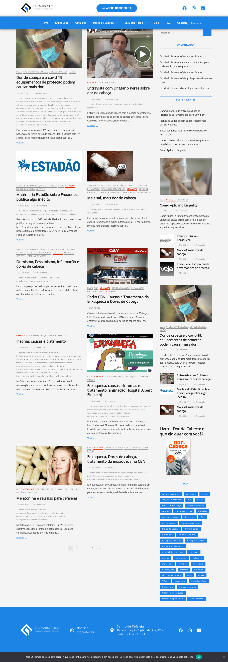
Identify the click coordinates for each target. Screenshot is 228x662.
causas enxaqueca (98, 406)
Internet (116, 192)
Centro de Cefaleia (130, 626)
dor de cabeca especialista (30, 210)
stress (201, 575)
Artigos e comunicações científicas (36, 185)
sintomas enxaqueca (171, 575)
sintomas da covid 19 (39, 118)
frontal (56, 359)
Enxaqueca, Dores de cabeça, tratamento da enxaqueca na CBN (116, 459)
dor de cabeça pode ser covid (33, 111)
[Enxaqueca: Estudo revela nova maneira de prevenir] (167, 269)
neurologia (198, 563)
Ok (198, 657)
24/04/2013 (183, 273)
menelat (38, 369)
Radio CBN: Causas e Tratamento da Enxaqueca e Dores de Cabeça (118, 299)
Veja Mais (26, 142)
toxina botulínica (198, 581)
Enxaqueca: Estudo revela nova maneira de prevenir (193, 266)
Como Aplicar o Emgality (173, 150)
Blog (156, 22)
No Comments (40, 93)
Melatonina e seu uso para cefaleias (46, 498)
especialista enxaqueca (124, 209)
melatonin (197, 558)
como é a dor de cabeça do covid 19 (35, 98)
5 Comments (39, 504)
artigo (204, 494)
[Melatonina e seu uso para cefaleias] (49, 465)
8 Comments (39, 347)
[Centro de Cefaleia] (112, 630)
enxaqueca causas (187, 534)
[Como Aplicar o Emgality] (186, 176)
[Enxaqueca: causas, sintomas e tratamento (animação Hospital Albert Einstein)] (120, 353)
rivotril (33, 376)
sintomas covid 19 (54, 115)
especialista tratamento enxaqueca (42, 214)
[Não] (223, 657)
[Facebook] (184, 8)
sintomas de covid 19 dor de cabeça (43, 121)
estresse (194, 552)
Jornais (40, 189)
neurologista (115, 413)
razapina (81, 369)
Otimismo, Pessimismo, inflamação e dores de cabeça (47, 264)
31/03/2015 (94, 204)
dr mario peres (191, 528)
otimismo (28, 281)
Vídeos (91, 380)
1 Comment (109, 467)
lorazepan (41, 366)
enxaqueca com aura (103, 409)
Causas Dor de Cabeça (35, 71)
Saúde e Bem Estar (57, 335)
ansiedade (191, 494)
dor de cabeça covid (37, 108)
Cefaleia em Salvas (191, 56)
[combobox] (205, 23)
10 (92, 548)
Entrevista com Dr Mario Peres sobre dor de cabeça (118, 90)
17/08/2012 (94, 401)
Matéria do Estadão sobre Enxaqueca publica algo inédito (47, 197)
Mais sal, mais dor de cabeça (111, 197)
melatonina (29, 369)
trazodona (41, 376)
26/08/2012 (23, 347)
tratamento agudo (187, 587)
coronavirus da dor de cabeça (48, 101)
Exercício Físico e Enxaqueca (187, 238)
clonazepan (52, 356)
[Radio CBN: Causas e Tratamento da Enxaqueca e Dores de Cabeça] (120, 266)
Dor (202, 517)
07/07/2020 (23, 93)
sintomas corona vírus (35, 115)
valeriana (60, 376)
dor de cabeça (50, 105)
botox (92, 472)
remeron (25, 376)
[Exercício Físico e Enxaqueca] (167, 239)
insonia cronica (74, 359)
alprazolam (36, 352)
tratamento (103, 416)
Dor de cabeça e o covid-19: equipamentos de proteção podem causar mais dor (45, 82)
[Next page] (99, 548)
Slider (72, 71)
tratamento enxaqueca (119, 416)
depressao (189, 517)
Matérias (127, 192)
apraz (31, 356)
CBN (96, 288)
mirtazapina (59, 369)
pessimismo (44, 281)
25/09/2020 (166, 210)
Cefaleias (80, 22)
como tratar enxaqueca (119, 104)
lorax (33, 366)
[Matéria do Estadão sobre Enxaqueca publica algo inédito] (49, 166)
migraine (183, 563)
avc (189, 499)
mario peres (103, 413)
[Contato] (72, 630)
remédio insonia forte (33, 372)
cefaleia (22, 277)
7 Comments (110, 401)
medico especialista (67, 214)
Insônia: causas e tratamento (41, 341)
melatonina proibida (34, 516)
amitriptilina (47, 352)
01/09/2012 (94, 308)
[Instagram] (193, 8)
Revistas (41, 256)
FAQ (168, 22)
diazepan (62, 356)
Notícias (138, 192)
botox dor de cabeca (99, 104)
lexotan (27, 366)
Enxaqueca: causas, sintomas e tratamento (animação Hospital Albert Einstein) (119, 390)
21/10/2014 (23, 272)
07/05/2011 (94, 467)
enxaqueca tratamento (123, 409)
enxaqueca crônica (195, 540)
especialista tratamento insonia (38, 359)
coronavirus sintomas (33, 105)
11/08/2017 (94, 99)
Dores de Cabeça (103, 22)
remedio (184, 569)
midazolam (48, 369)
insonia (63, 359)
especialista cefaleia (52, 210)
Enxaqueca (62, 22)
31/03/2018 (183, 245)
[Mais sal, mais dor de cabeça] (120, 166)
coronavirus (29, 101)
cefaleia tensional (170, 517)
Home (45, 22)
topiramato (180, 581)
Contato (182, 22)
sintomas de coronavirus (61, 118)
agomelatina (24, 352)
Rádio (112, 291)
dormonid (72, 356)
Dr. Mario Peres (134, 22)
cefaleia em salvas (112, 472)
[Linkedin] (203, 8)
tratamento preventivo (37, 519)
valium (68, 376)
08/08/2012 (23, 504)
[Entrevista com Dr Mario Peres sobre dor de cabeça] (120, 53)
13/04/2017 (23, 205)
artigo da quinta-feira (172, 499)
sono (189, 575)
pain (36, 281)
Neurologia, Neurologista (195, 87)
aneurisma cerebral (171, 494)
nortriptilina (71, 369)
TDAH (165, 581)
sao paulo (198, 569)
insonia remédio (29, 362)
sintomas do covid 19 (37, 124)
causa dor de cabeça (171, 505)
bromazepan (40, 356)
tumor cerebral (196, 598)
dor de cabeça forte (190, 523)
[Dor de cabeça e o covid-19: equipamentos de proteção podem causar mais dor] (49, 48)
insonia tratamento (45, 362)
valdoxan (51, 376)
